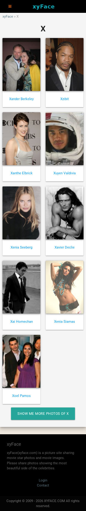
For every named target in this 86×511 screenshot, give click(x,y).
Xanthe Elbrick (22, 173)
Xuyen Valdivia (64, 173)
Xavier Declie (65, 247)
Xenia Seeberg (21, 247)
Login (43, 480)
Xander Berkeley (21, 99)
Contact (43, 485)
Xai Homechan (21, 322)
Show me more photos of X (43, 414)
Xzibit (64, 99)
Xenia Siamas (64, 322)
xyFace (8, 16)
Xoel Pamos (21, 396)
